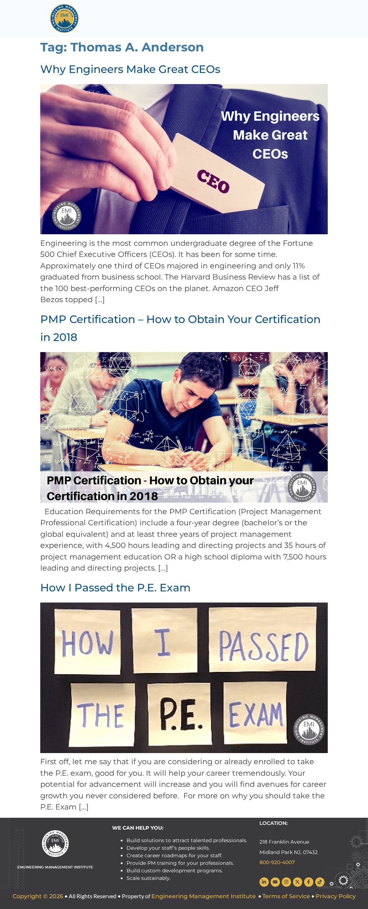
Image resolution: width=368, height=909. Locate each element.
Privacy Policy (336, 896)
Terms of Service (286, 896)
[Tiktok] (320, 882)
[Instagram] (286, 882)
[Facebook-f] (308, 882)
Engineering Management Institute (203, 896)
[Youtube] (275, 882)
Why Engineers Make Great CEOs (130, 69)
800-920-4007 (277, 862)
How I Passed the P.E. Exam (115, 587)
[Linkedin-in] (264, 882)
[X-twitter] (297, 882)
